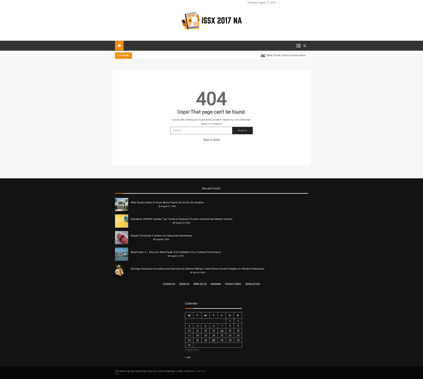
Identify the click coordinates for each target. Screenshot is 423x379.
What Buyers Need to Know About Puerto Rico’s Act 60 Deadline (299, 55)
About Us (184, 283)
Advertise (216, 283)
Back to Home (211, 139)
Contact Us (169, 283)
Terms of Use (252, 283)
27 (213, 340)
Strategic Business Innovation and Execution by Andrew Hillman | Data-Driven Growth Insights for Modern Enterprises (198, 269)
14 (222, 330)
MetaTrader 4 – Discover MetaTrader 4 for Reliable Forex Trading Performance (176, 252)
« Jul (187, 357)
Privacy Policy (233, 283)
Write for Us (200, 283)
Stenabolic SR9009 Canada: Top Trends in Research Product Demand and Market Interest (181, 219)
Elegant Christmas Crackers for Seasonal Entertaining (161, 235)
